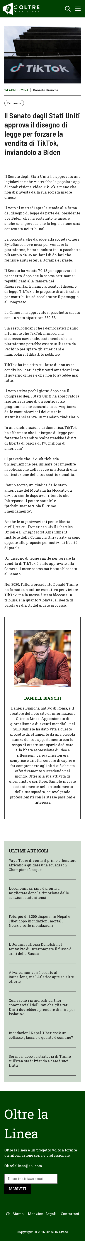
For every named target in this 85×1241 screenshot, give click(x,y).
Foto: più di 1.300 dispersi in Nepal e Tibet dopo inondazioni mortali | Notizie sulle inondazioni (39, 921)
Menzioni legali (42, 1213)
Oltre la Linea (57, 1232)
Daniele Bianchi (45, 90)
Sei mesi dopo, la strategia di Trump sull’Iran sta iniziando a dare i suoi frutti (40, 1061)
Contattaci (70, 1213)
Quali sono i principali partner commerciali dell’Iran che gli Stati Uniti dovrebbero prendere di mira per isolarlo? (42, 1007)
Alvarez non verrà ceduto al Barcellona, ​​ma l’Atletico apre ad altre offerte (41, 977)
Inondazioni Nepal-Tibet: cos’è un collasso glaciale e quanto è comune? (41, 1035)
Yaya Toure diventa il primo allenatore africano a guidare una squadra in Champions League (42, 865)
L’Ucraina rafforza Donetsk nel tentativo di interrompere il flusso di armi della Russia (41, 949)
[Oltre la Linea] (21, 8)
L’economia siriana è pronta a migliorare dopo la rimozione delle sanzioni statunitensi (39, 893)
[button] (68, 8)
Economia (14, 103)
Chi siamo (15, 1213)
